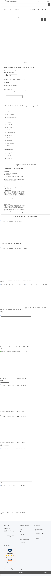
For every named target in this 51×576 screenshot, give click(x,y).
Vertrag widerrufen (9, 566)
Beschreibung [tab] (23, 106)
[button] (42, 1)
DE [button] (39, 1)
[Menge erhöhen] (24, 96)
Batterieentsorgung (24, 539)
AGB (21, 529)
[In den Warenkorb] (5, 16)
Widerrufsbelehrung (25, 531)
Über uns (37, 536)
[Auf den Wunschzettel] (45, 19)
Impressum (22, 542)
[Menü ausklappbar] (2, 1)
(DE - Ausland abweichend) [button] (22, 91)
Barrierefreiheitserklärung (26, 537)
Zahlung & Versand (39, 533)
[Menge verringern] (5, 96)
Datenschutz (23, 534)
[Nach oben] (0, 575)
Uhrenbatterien (13, 74)
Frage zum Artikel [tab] (41, 106)
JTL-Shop (48, 572)
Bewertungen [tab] (32, 106)
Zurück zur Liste (7, 9)
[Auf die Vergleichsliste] (42, 19)
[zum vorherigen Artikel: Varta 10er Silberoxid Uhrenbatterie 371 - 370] (5, 12)
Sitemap (37, 538)
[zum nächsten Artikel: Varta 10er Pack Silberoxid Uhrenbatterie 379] (7, 12)
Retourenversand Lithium (39, 530)
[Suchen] (49, 4)
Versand (15, 85)
